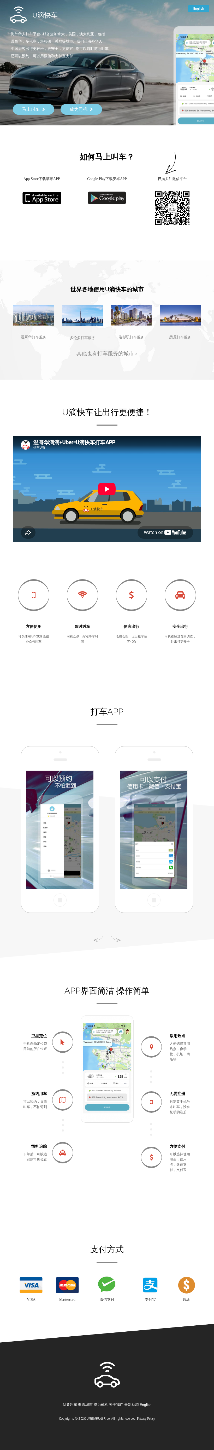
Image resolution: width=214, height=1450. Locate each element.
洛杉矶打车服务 (131, 337)
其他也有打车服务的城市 (107, 353)
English (146, 1404)
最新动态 (131, 1404)
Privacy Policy (146, 1418)
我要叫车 (70, 1404)
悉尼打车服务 (180, 337)
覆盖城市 (85, 1404)
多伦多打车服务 (82, 338)
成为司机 (100, 1404)
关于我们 (116, 1404)
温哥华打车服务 (33, 337)
